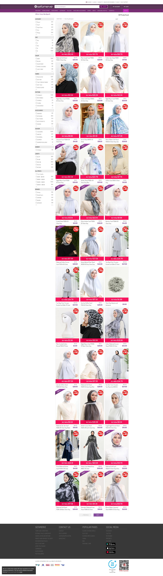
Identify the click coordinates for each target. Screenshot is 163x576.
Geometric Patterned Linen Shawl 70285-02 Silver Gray (88, 509)
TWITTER (108, 533)
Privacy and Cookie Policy (13, 572)
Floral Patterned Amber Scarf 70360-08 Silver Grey (62, 468)
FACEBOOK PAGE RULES (41, 541)
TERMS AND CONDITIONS (41, 531)
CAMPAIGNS (38, 548)
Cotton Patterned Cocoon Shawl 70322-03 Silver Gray (112, 346)
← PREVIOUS (85, 515)
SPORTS (89, 10)
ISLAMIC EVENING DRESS (88, 531)
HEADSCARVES (54, 10)
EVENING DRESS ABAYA (88, 536)
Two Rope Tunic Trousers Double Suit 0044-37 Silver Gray (113, 264)
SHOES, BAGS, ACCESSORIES (79, 10)
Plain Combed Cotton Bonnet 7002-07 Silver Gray (62, 346)
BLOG (117, 2)
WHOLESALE (62, 538)
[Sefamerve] (44, 6)
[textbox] (75, 6)
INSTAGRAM (109, 536)
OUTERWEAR (62, 10)
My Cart (126, 6)
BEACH (94, 10)
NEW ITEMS (37, 10)
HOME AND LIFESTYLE (102, 10)
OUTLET (126, 10)
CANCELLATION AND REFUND (42, 536)
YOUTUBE (108, 541)
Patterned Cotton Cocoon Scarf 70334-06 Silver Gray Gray (62, 264)
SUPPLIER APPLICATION (65, 536)
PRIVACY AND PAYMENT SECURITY (44, 538)
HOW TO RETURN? (39, 543)
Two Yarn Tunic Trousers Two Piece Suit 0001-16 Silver (112, 387)
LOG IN (94, 2)
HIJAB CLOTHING (46, 10)
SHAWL (84, 538)
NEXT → (98, 515)
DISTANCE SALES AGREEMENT (43, 533)
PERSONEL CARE (86, 543)
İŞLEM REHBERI (39, 551)
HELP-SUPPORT (124, 2)
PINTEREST (109, 538)
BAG (83, 541)
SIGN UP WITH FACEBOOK (109, 2)
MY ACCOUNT (116, 6)
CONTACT (61, 531)
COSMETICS (111, 10)
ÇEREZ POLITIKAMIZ (40, 546)
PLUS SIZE (69, 10)
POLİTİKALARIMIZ (39, 554)
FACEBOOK (109, 531)
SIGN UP (100, 2)
